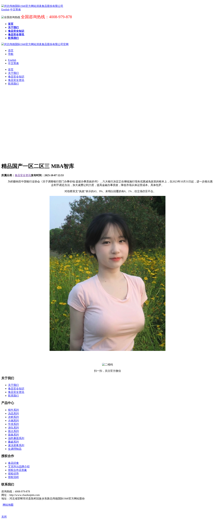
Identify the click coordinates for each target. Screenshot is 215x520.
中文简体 (13, 63)
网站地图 (8, 504)
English (12, 60)
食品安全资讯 (23, 175)
